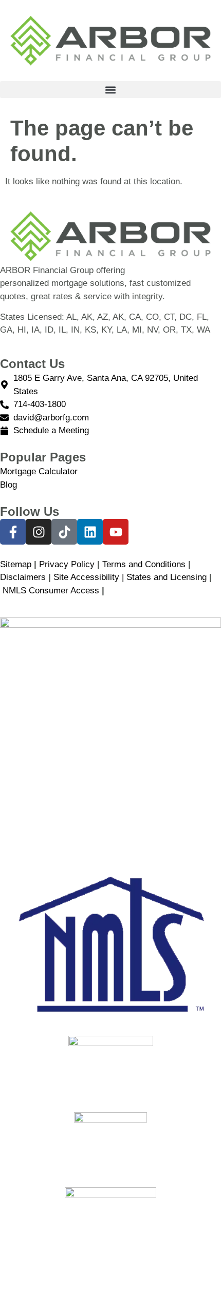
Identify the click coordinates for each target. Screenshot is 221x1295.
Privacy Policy (67, 564)
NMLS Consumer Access (51, 590)
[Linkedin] (90, 532)
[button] (110, 89)
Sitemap (15, 564)
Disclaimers (23, 577)
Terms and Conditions (144, 564)
